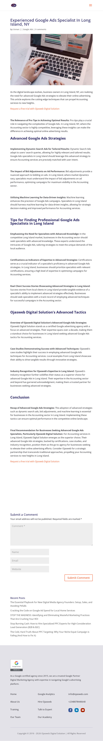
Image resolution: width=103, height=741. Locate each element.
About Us (15, 701)
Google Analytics (46, 694)
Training (14, 709)
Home (13, 694)
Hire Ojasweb (45, 701)
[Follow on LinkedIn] (77, 710)
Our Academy (45, 717)
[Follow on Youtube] (83, 710)
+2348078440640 (76, 701)
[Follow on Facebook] (70, 710)
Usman (16, 29)
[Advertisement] (51, 482)
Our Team (15, 717)
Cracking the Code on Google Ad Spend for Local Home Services (42, 610)
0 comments (40, 29)
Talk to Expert (45, 709)
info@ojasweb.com (78, 694)
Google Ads (28, 29)
